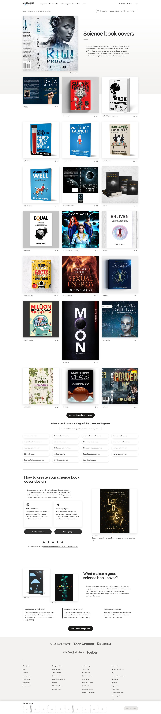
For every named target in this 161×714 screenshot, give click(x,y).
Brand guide (85, 679)
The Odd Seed (29, 295)
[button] (159, 703)
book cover (117, 56)
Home (25, 11)
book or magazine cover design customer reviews (60, 546)
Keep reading (29, 620)
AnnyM (96, 535)
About (24, 669)
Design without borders (119, 676)
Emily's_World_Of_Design (111, 116)
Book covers (40, 11)
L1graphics (75, 73)
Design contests (57, 669)
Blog (113, 672)
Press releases (27, 676)
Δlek (105, 205)
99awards (115, 679)
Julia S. (106, 295)
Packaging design (87, 682)
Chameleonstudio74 (70, 205)
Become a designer (117, 669)
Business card (86, 672)
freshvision (107, 340)
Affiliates (114, 682)
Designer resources (117, 692)
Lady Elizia (28, 407)
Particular (27, 597)
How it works (53, 4)
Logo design (85, 669)
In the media (26, 679)
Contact (25, 672)
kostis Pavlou (28, 161)
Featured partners (117, 696)
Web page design (87, 676)
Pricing (54, 682)
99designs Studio (57, 686)
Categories (43, 4)
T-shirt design (86, 686)
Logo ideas (115, 686)
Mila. (26, 106)
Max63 (106, 407)
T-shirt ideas (115, 689)
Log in (136, 4)
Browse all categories (88, 692)
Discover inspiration (58, 679)
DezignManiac (29, 340)
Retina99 (27, 250)
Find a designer (65, 4)
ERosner (67, 407)
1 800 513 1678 (126, 4)
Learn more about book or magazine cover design (113, 538)
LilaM (105, 250)
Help (113, 699)
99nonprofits (27, 686)
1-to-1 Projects (56, 672)
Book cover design (87, 689)
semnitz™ (67, 116)
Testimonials (26, 682)
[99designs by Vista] (28, 4)
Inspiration (76, 4)
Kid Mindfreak (68, 295)
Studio (84, 4)
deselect (67, 362)
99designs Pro (56, 689)
